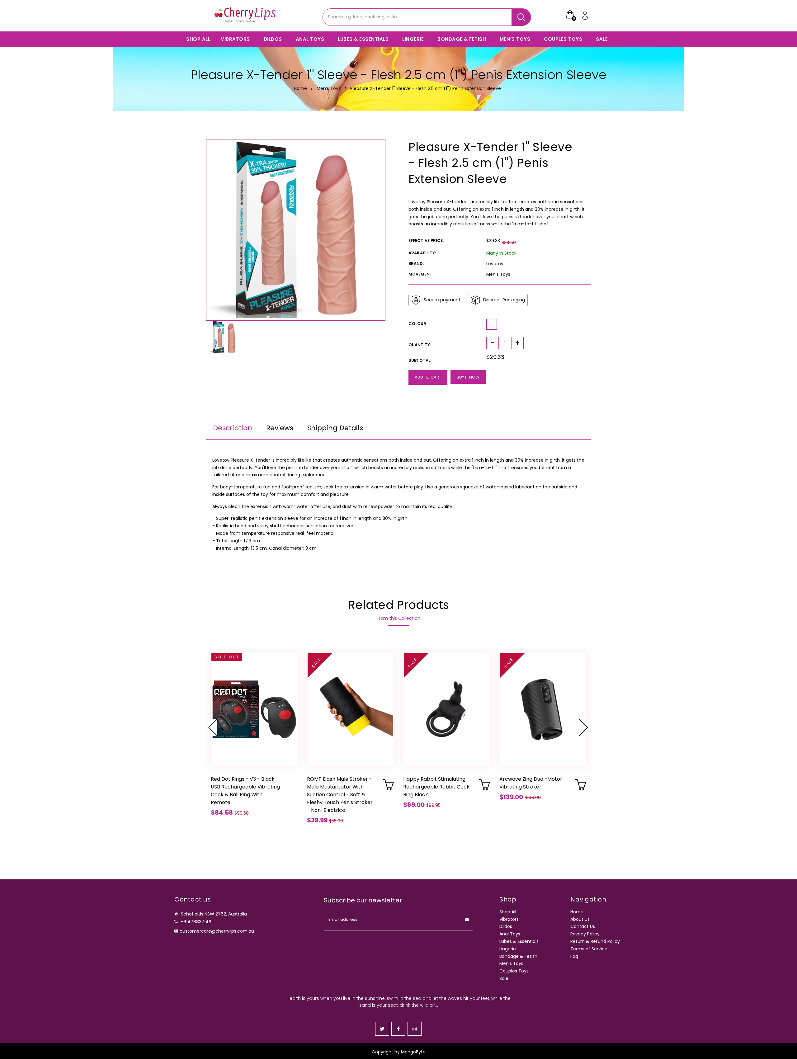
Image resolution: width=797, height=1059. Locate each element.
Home (300, 88)
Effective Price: (426, 240)
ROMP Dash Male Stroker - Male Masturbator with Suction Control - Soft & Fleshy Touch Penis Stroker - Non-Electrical (340, 794)
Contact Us (582, 926)
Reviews (279, 428)
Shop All (507, 912)
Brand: (416, 263)
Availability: (422, 253)
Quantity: (419, 345)
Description (232, 428)
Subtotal (419, 360)
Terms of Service (588, 949)
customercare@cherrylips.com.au (217, 931)
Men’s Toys (329, 88)
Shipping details (335, 428)
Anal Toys (509, 934)
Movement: (420, 274)
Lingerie (507, 949)
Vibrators (509, 919)
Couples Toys (514, 971)
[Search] (521, 17)
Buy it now (468, 377)
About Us (580, 919)
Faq (574, 956)
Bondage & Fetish (518, 956)
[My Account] (585, 15)
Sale (503, 978)
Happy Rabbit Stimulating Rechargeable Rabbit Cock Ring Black (436, 786)
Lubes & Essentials (519, 941)
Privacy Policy (585, 934)
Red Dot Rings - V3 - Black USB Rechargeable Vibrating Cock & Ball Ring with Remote (245, 790)
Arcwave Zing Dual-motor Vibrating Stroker (530, 782)
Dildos (505, 926)
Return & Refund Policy (595, 941)
